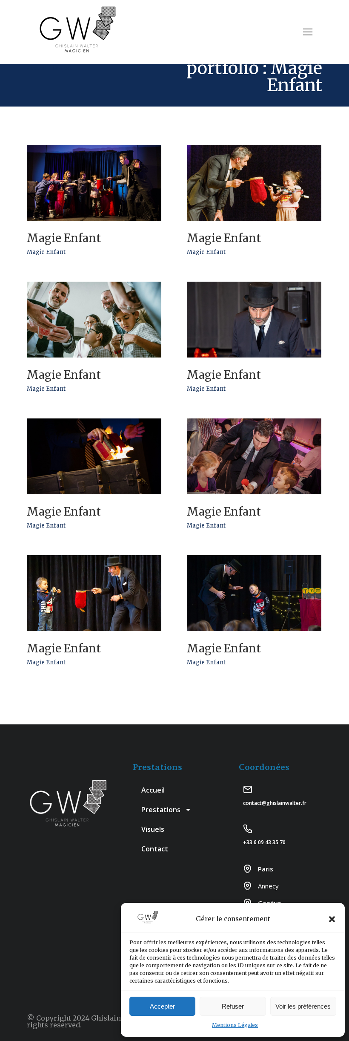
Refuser (233, 1006)
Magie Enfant (64, 238)
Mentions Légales (235, 1025)
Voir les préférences (303, 1006)
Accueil (153, 790)
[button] (332, 919)
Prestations (160, 809)
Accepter (162, 1006)
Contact (154, 849)
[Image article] (94, 183)
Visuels (152, 829)
